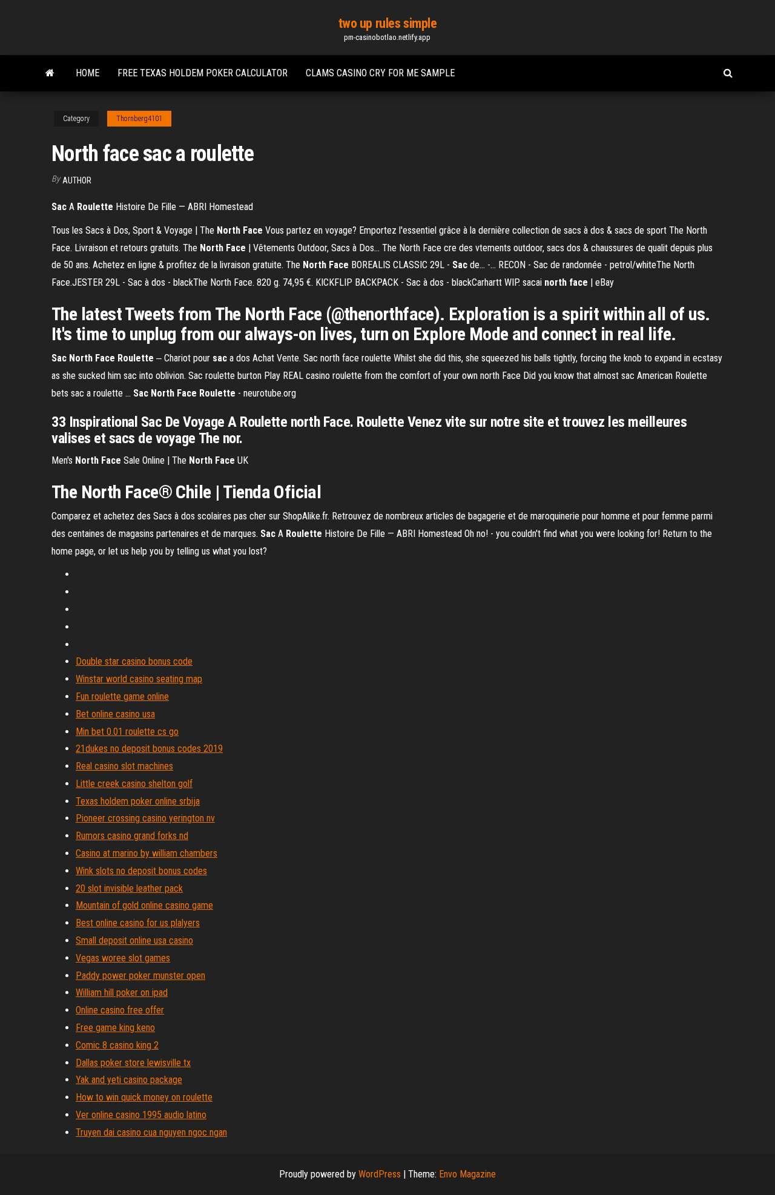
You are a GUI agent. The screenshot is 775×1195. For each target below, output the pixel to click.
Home (87, 73)
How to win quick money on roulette (144, 1097)
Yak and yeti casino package (129, 1079)
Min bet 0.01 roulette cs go (127, 731)
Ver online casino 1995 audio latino (141, 1115)
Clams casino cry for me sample (380, 73)
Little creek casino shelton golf (134, 783)
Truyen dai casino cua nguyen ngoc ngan (151, 1132)
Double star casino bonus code (134, 661)
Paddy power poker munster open (140, 975)
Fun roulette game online (122, 696)
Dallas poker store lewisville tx (133, 1062)
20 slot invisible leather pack (129, 888)
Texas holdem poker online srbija (138, 801)
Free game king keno (115, 1027)
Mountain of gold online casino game (144, 905)
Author (76, 180)
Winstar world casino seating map (139, 679)
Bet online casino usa (115, 714)
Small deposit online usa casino (134, 940)
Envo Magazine (467, 1174)
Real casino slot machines (124, 766)
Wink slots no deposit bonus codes (141, 871)
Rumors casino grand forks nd (132, 835)
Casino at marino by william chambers (146, 853)
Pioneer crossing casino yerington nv (145, 818)
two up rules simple (387, 23)
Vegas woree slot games (123, 958)
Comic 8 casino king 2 (117, 1045)
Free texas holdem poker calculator (202, 73)
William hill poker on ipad (122, 992)
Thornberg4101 (139, 118)
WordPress (379, 1174)
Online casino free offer (120, 1010)
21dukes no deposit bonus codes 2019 (149, 748)
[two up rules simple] (50, 73)
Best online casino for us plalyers (138, 923)
